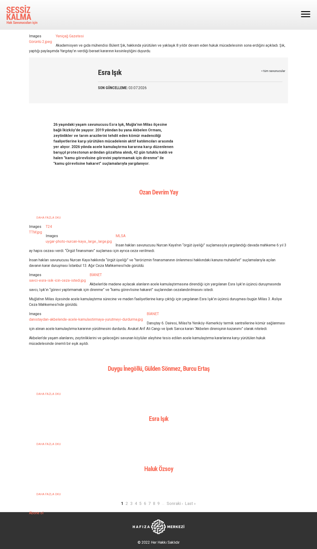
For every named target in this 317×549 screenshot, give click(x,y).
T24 (49, 226)
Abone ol (36, 513)
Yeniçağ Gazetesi (70, 36)
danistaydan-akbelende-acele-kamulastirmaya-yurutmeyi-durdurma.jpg (86, 319)
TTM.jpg (35, 232)
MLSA (121, 236)
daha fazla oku (48, 217)
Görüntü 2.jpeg (40, 41)
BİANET (96, 275)
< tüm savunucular (273, 71)
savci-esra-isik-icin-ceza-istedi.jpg (57, 280)
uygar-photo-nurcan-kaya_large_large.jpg (79, 241)
